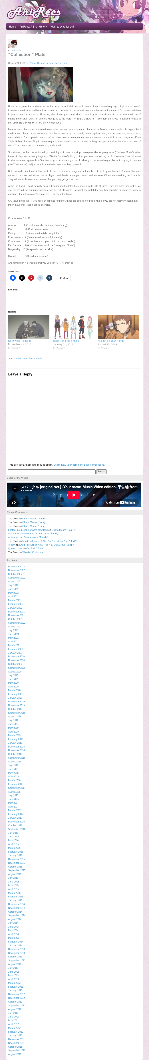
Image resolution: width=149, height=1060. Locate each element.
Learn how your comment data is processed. (79, 464)
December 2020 (16, 656)
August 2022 (14, 581)
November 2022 (16, 570)
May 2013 (13, 975)
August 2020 (14, 671)
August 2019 (14, 716)
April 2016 (13, 844)
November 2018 (16, 750)
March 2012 (14, 1028)
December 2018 (16, 746)
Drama (17, 358)
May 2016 (13, 840)
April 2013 (13, 979)
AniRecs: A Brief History (33, 26)
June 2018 (13, 769)
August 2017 (14, 791)
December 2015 (16, 859)
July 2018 (13, 765)
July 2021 (13, 630)
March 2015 (14, 893)
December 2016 (16, 821)
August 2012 (14, 1009)
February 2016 (15, 851)
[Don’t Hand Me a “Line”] (73, 327)
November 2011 (16, 1043)
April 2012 (13, 1024)
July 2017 (13, 795)
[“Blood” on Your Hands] (118, 327)
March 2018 (14, 780)
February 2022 (15, 604)
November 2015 (16, 863)
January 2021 (15, 653)
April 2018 (13, 776)
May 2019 (13, 727)
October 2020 (15, 664)
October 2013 (15, 956)
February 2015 (15, 896)
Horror (25, 358)
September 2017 (16, 788)
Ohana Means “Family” (34, 518)
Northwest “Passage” (20, 340)
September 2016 (16, 829)
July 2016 (13, 833)
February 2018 (15, 784)
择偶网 (11, 545)
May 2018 (13, 773)
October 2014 (15, 911)
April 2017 (13, 806)
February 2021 (15, 649)
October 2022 (15, 574)
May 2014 (13, 930)
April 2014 (13, 934)
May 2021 (13, 637)
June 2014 (13, 926)
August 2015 (14, 874)
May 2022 (13, 592)
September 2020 (16, 667)
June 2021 (13, 634)
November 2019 (16, 705)
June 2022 (13, 589)
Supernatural (35, 358)
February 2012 (15, 1031)
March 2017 (14, 810)
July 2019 (13, 720)
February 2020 (15, 694)
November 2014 (16, 908)
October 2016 (15, 825)
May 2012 (13, 1020)
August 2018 (14, 761)
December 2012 (16, 994)
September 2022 (16, 577)
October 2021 (15, 619)
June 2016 (13, 836)
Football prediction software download (28, 530)
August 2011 (14, 1054)
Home (12, 26)
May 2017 (13, 802)
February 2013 (15, 986)
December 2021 (16, 611)
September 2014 (16, 915)
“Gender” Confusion (32, 552)
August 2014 (14, 919)
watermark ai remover (19, 533)
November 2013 (16, 953)
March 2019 (14, 735)
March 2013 (14, 983)
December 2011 (16, 1039)
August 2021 (14, 626)
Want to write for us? (62, 26)
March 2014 (14, 937)
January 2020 (15, 697)
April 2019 (13, 731)
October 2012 (15, 1001)
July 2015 (13, 877)
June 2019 (13, 724)
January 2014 (15, 945)
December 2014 (16, 904)
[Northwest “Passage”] (28, 327)
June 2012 (13, 1016)
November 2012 (16, 998)
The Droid (16, 50)
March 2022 (14, 600)
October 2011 (15, 1046)
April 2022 (13, 596)
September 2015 (16, 870)
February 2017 (15, 814)
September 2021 (16, 622)
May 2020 (13, 682)
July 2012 (13, 1013)
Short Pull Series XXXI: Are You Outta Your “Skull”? (49, 541)
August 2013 (14, 964)
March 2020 (14, 690)
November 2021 (16, 615)
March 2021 (14, 645)
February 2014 (15, 941)
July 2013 (13, 968)
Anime (33, 63)
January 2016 (15, 855)
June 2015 (13, 881)
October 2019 (15, 709)
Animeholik (14, 537)
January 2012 (15, 1035)
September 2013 (16, 960)
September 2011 (16, 1050)
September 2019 (16, 713)
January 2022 (15, 607)
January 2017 (15, 817)
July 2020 (13, 675)
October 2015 (15, 866)
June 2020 (13, 679)
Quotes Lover (15, 548)
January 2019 (15, 742)
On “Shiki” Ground (35, 548)
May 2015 (13, 885)
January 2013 (15, 990)
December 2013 (16, 949)
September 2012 (16, 1005)
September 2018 (16, 757)
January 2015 (15, 900)
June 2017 (13, 799)
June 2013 (13, 971)
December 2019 (16, 701)
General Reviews (45, 63)
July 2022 (13, 585)
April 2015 (13, 889)
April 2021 (13, 641)
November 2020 (16, 660)
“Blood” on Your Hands (111, 340)
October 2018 (15, 754)
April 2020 (13, 686)
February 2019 (15, 739)
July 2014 (13, 923)
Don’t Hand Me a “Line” (66, 340)
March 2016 (14, 848)
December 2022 (16, 566)
